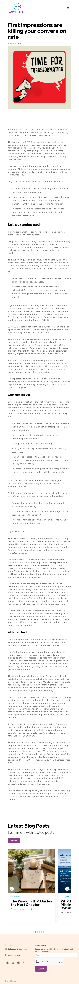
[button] (68, 8)
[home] (17, 8)
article (22, 560)
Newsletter (40, 945)
